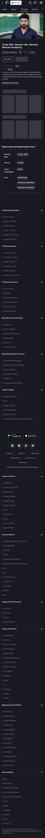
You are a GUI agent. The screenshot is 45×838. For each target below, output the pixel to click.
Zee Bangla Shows (10, 311)
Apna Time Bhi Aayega (12, 334)
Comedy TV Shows (10, 266)
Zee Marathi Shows (10, 298)
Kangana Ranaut (9, 761)
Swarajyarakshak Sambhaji (13, 383)
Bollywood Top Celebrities (11, 705)
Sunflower (7, 689)
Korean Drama (9, 523)
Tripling (6, 694)
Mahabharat (8, 483)
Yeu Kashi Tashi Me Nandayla (14, 365)
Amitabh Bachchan (10, 756)
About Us (28, 453)
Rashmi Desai (8, 765)
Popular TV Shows (8, 476)
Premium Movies (8, 534)
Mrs (5, 568)
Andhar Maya (8, 653)
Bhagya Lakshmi (9, 405)
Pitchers (6, 698)
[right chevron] (5, 103)
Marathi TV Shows (10, 221)
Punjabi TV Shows (10, 239)
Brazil (6, 819)
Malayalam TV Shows (11, 235)
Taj (5, 685)
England (6, 815)
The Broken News (10, 667)
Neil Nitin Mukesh (10, 747)
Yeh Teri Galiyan (9, 329)
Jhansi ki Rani (8, 492)
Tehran (6, 555)
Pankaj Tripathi (9, 734)
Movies (35, 9)
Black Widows (8, 671)
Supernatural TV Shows (12, 275)
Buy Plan (17, 3)
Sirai (5, 573)
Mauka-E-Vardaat (10, 414)
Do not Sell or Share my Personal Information (21, 467)
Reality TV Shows (9, 271)
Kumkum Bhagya (10, 496)
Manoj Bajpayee (9, 730)
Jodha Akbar (8, 325)
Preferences (29, 462)
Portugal (7, 824)
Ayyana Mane (8, 635)
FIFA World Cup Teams (11, 792)
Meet (5, 401)
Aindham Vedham (10, 662)
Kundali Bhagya (9, 501)
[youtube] (31, 445)
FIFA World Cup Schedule (12, 797)
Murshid (7, 640)
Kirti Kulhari (8, 752)
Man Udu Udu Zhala (11, 374)
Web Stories (8, 783)
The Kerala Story (9, 577)
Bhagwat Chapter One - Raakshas (15, 541)
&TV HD (6, 617)
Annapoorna (8, 514)
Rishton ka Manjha (10, 396)
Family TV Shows (9, 262)
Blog (5, 779)
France (6, 801)
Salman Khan (8, 725)
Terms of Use (14, 462)
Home (4, 9)
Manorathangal (9, 649)
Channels (15, 453)
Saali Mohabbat (9, 546)
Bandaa (6, 590)
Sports (13, 9)
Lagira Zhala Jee (9, 369)
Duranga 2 (7, 676)
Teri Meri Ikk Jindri (10, 347)
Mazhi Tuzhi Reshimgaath (13, 361)
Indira (6, 519)
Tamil (17, 65)
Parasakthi (7, 586)
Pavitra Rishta (8, 338)
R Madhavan (8, 712)
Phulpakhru (8, 378)
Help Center (14, 458)
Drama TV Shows (10, 253)
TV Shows (24, 9)
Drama (10, 68)
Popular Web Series (9, 629)
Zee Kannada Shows (11, 302)
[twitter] (25, 445)
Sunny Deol (8, 743)
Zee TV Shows (8, 289)
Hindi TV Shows (9, 217)
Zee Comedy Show (10, 410)
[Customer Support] (35, 3)
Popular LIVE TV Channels (11, 602)
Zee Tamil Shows (9, 307)
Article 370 (7, 581)
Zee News (7, 608)
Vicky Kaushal (8, 738)
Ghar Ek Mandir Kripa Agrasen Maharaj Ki (18, 419)
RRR (5, 595)
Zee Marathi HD (9, 622)
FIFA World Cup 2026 (11, 788)
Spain (6, 806)
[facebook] (11, 445)
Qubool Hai (8, 343)
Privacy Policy (29, 458)
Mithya (6, 680)
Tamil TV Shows (9, 226)
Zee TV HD (7, 613)
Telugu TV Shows (9, 230)
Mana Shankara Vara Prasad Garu (16, 564)
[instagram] (18, 445)
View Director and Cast (10, 82)
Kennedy (7, 550)
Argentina (7, 810)
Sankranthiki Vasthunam (12, 559)
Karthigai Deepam (9, 51)
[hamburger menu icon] (41, 3)
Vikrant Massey (9, 716)
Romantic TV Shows (10, 257)
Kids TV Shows (9, 528)
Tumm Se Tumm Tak (11, 487)
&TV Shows (7, 293)
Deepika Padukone (10, 721)
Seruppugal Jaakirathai (12, 658)
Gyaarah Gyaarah (10, 644)
